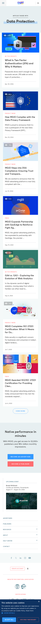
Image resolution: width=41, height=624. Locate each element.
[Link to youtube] (29, 558)
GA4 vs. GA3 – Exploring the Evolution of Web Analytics (19, 277)
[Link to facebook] (11, 558)
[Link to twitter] (16, 558)
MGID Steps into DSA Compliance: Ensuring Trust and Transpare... (19, 170)
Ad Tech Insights (11, 56)
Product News (10, 113)
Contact (6, 546)
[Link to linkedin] (20, 558)
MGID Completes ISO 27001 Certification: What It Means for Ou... (19, 329)
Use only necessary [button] (28, 620)
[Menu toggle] (3, 3)
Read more (30, 611)
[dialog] (20, 611)
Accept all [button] (9, 620)
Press (7, 218)
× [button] (39, 601)
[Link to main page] (20, 2)
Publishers (7, 524)
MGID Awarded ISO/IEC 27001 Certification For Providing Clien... (20, 383)
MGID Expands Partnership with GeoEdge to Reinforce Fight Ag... (19, 224)
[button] (20, 529)
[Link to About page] (20, 586)
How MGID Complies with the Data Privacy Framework (20, 118)
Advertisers (7, 518)
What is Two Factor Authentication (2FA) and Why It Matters (19, 63)
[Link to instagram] (25, 558)
